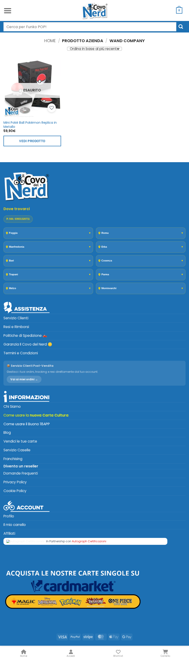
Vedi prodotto (32, 141)
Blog (7, 432)
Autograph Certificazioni (89, 541)
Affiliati (9, 533)
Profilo (8, 516)
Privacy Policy (15, 482)
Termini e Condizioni (20, 353)
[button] (7, 10)
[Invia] (181, 26)
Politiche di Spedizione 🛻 (25, 335)
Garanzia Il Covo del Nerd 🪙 (27, 344)
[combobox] (89, 26)
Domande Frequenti (20, 473)
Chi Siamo (12, 406)
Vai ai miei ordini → (24, 379)
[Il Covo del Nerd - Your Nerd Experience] (94, 10)
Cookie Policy (15, 490)
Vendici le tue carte (20, 441)
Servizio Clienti (15, 318)
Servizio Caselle (16, 450)
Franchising (12, 458)
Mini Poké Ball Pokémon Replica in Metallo (30, 124)
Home (50, 41)
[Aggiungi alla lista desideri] (51, 107)
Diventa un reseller (20, 466)
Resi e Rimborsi (16, 326)
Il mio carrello (14, 524)
